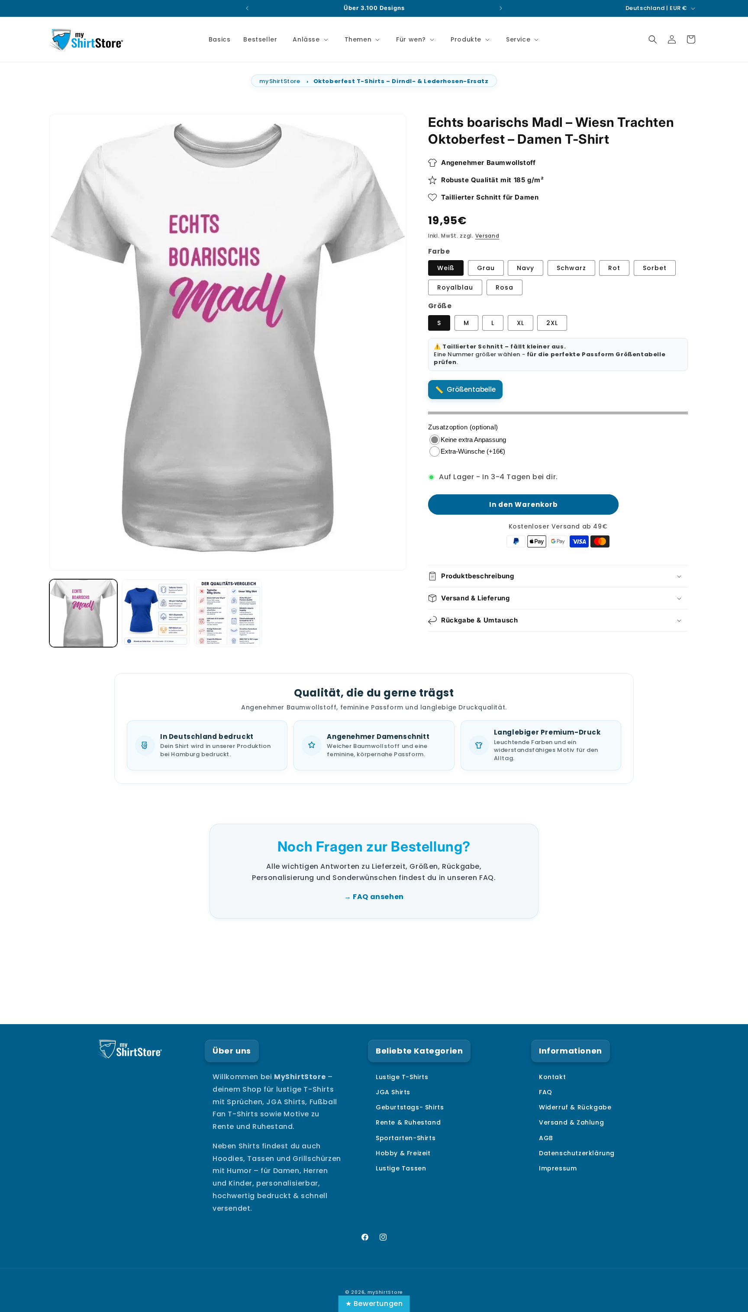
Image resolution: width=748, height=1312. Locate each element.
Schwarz (571, 268)
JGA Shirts (393, 1092)
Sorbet (655, 268)
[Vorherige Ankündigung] (247, 8)
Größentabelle (471, 389)
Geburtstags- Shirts (410, 1107)
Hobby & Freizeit (403, 1153)
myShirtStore (279, 81)
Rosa (504, 287)
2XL (552, 323)
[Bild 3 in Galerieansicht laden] (156, 613)
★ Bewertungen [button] (374, 1304)
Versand (487, 235)
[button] (309, 39)
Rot (614, 268)
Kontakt (552, 1077)
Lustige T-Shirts (402, 1077)
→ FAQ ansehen (374, 897)
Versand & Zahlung (571, 1123)
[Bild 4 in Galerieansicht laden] (228, 613)
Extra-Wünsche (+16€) (473, 451)
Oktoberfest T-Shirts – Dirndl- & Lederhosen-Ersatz (401, 81)
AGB (546, 1138)
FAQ (545, 1092)
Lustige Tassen (401, 1168)
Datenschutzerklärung (577, 1153)
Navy (525, 268)
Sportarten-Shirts (405, 1138)
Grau (486, 268)
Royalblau (455, 287)
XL (520, 323)
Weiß (446, 268)
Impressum (558, 1168)
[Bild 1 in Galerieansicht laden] (83, 613)
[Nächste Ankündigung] (500, 8)
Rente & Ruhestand (408, 1123)
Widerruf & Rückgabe (575, 1107)
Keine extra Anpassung (473, 439)
